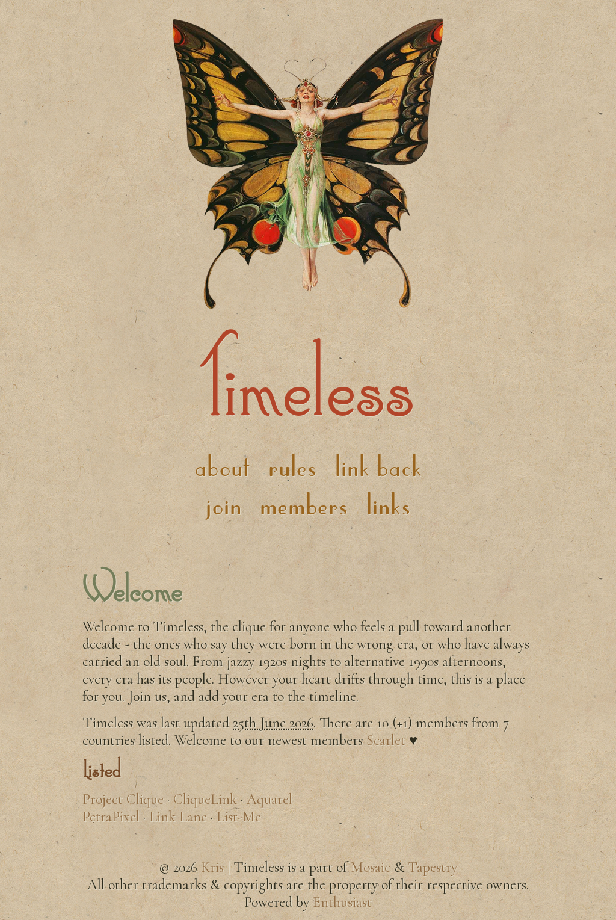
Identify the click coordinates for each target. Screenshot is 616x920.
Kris (212, 867)
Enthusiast (342, 902)
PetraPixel (111, 817)
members (304, 504)
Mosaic (370, 867)
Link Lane (178, 817)
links (388, 504)
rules (292, 466)
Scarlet (385, 740)
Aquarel (269, 799)
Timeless (308, 380)
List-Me (239, 817)
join (224, 504)
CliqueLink (205, 799)
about (222, 466)
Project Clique (123, 799)
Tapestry (432, 867)
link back (378, 466)
